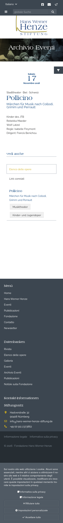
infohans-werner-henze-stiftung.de (31, 421)
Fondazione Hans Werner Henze (33, 445)
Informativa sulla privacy (33, 491)
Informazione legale (32, 497)
